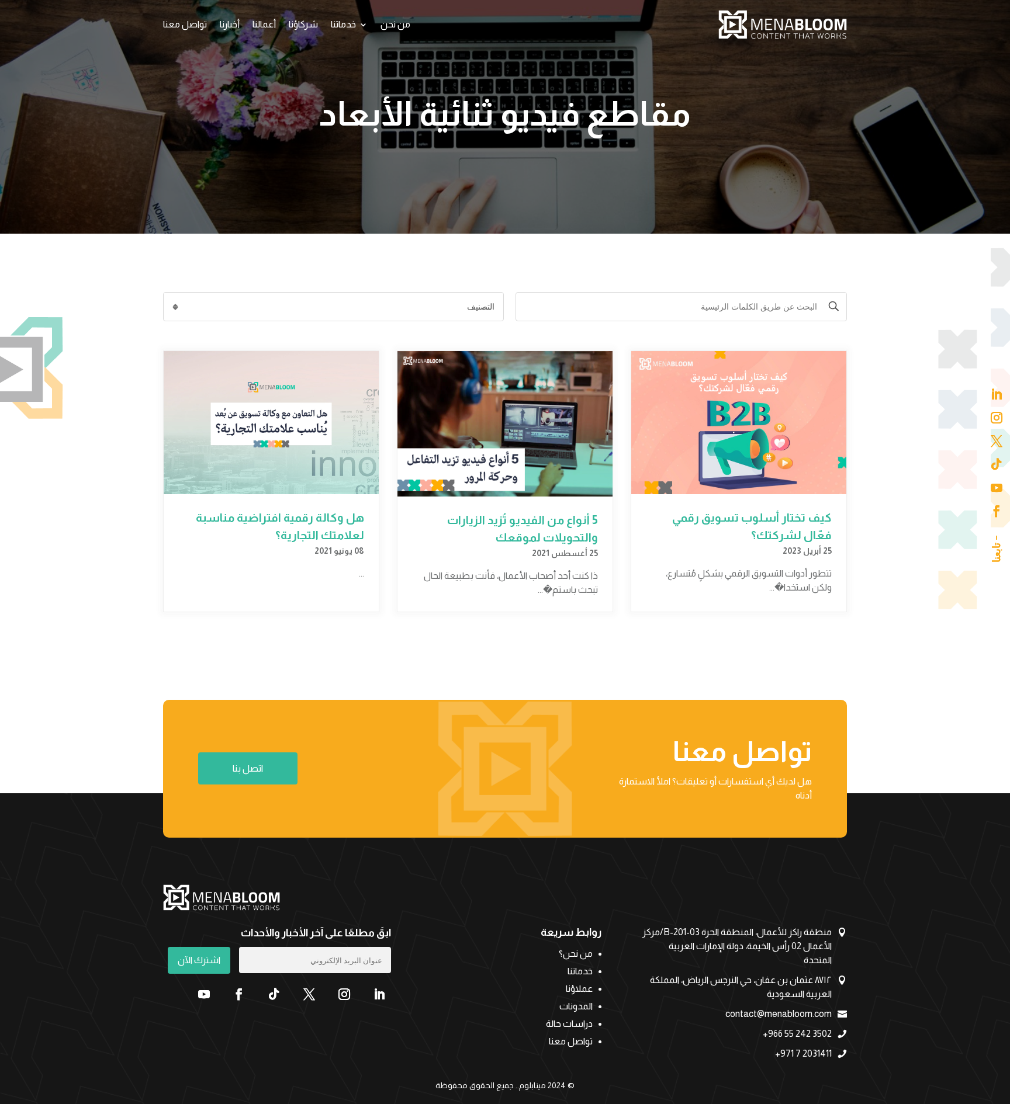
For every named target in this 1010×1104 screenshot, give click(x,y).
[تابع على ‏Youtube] (204, 994)
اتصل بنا (248, 768)
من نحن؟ (576, 954)
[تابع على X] (309, 994)
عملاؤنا (579, 989)
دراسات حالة (569, 1024)
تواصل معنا (185, 24)
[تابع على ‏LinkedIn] (379, 994)
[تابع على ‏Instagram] (344, 994)
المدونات (576, 1006)
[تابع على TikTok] (274, 994)
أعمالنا (264, 24)
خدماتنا (343, 24)
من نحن (395, 24)
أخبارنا (230, 24)
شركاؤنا (303, 24)
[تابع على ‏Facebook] (239, 994)
